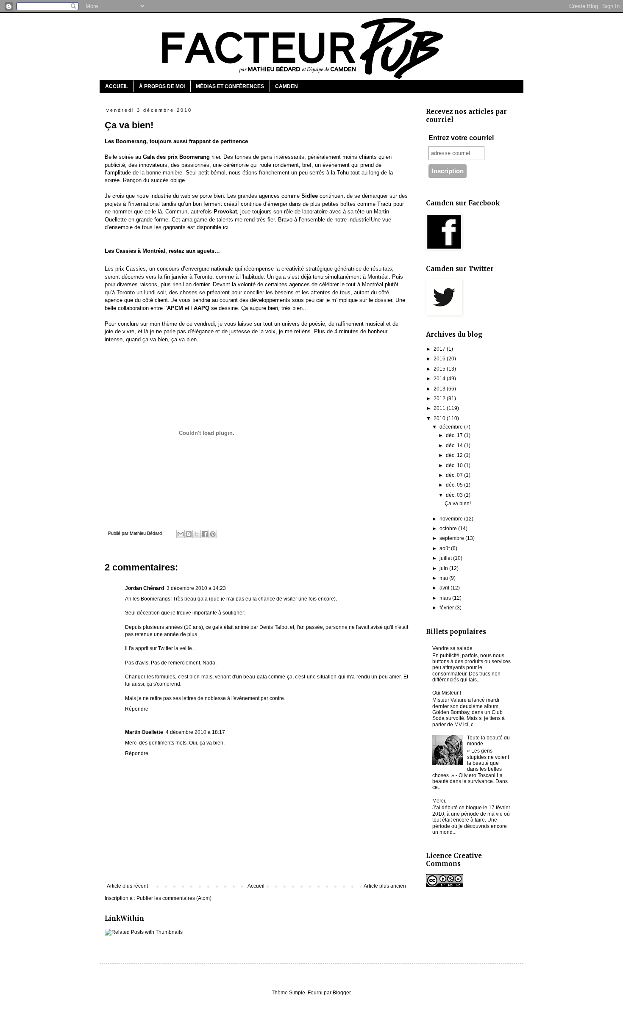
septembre (452, 538)
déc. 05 (455, 485)
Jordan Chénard (144, 588)
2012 (440, 398)
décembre (451, 427)
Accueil (256, 886)
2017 (440, 349)
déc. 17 (455, 435)
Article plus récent (127, 886)
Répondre (136, 709)
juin (444, 568)
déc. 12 (455, 455)
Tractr (384, 204)
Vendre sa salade (452, 648)
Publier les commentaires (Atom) (173, 898)
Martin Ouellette (144, 732)
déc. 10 (455, 465)
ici (225, 227)
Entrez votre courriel (461, 137)
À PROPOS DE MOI (162, 86)
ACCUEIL (116, 86)
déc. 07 (455, 475)
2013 (440, 389)
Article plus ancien (385, 886)
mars (445, 598)
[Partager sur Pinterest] (213, 534)
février (447, 608)
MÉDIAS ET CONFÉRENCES (230, 86)
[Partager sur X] (196, 534)
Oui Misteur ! (446, 693)
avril (445, 588)
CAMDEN (286, 86)
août (445, 548)
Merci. (439, 801)
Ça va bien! (458, 503)
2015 (440, 369)
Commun (176, 211)
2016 (440, 359)
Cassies (136, 269)
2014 (440, 379)
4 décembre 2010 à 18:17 (195, 732)
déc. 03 (455, 495)
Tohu (343, 172)
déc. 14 (455, 445)
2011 (440, 408)
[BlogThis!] (188, 534)
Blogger (341, 993)
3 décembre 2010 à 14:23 (196, 588)
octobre (448, 528)
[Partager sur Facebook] (204, 534)
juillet (446, 558)
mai (444, 578)
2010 (440, 418)
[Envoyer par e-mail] (180, 534)
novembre (451, 519)
